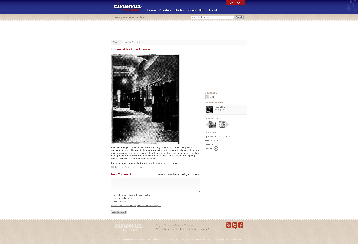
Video (192, 10)
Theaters (165, 10)
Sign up (239, 2)
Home (151, 10)
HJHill (211, 97)
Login (230, 2)
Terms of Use (235, 240)
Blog (202, 10)
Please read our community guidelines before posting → (136, 205)
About (212, 10)
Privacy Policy (222, 240)
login (170, 174)
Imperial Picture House (134, 42)
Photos (179, 10)
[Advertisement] (179, 30)
